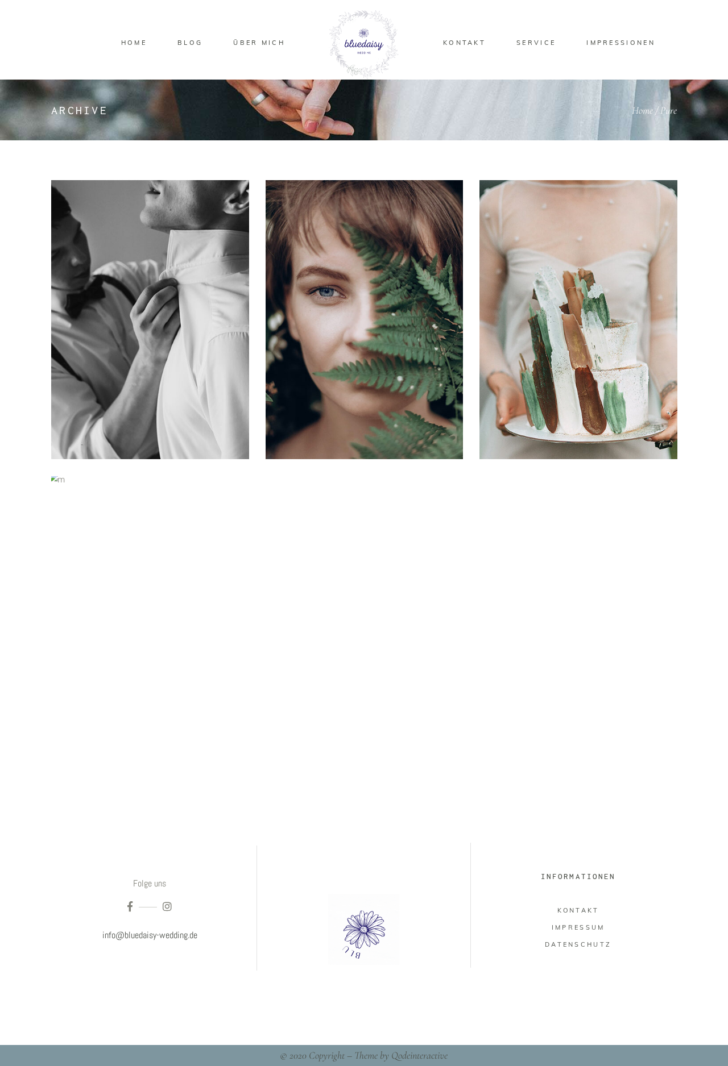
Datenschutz (578, 944)
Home (642, 110)
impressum (578, 927)
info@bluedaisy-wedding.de (149, 935)
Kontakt (578, 910)
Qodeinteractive (419, 1055)
